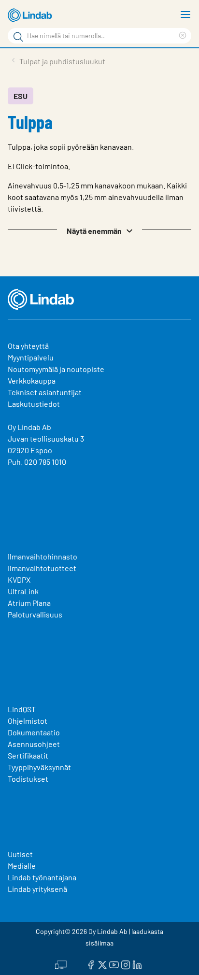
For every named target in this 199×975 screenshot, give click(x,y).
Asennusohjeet (34, 743)
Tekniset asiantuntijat (45, 392)
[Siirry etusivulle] (31, 15)
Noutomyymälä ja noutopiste (56, 368)
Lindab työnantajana (42, 877)
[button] (99, 230)
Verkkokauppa (32, 380)
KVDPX (19, 579)
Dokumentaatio (34, 732)
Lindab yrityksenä (37, 888)
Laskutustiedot (34, 403)
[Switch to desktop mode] (61, 964)
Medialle (22, 865)
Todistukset (28, 778)
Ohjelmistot (28, 720)
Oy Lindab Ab (29, 426)
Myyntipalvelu (31, 357)
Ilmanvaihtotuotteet (42, 568)
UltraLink (23, 591)
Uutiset (20, 854)
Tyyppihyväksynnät (39, 767)
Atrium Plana (29, 602)
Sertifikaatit (28, 755)
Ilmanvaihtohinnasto (42, 556)
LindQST (22, 709)
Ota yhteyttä (28, 345)
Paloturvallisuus (35, 614)
